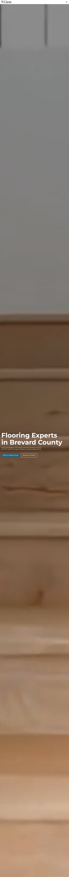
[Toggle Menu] (66, 2)
